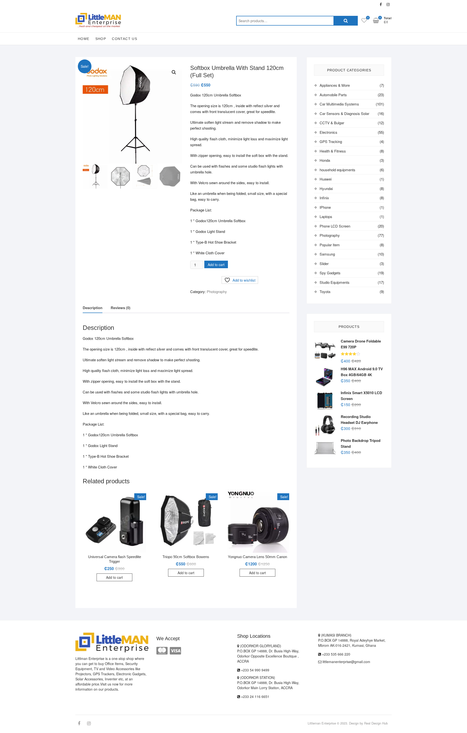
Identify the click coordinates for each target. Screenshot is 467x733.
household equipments (337, 169)
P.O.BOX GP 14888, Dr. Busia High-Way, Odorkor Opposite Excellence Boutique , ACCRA (268, 656)
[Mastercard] (162, 650)
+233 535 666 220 (335, 654)
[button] (174, 72)
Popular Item (330, 244)
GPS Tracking (331, 141)
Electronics (328, 132)
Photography (217, 291)
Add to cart (216, 264)
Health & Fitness (333, 150)
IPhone (325, 207)
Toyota (325, 291)
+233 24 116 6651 (254, 696)
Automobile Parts (333, 94)
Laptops (326, 216)
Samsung (327, 254)
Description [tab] (92, 307)
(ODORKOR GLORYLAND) (260, 645)
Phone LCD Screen (335, 225)
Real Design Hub (376, 723)
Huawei (326, 178)
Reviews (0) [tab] (120, 307)
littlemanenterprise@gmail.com (346, 661)
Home (84, 39)
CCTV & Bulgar (332, 122)
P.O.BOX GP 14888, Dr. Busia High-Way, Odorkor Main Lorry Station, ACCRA (268, 685)
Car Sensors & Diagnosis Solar (344, 113)
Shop (100, 39)
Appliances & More (335, 85)
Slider (324, 263)
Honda (325, 160)
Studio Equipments (335, 282)
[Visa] (175, 650)
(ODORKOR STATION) (257, 677)
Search (345, 21)
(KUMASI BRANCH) (335, 635)
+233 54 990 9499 (254, 669)
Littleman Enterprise (322, 723)
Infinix (324, 197)
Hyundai (326, 188)
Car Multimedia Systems (339, 103)
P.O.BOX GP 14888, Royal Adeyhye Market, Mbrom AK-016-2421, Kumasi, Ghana (352, 643)
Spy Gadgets (330, 272)
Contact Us (124, 39)
